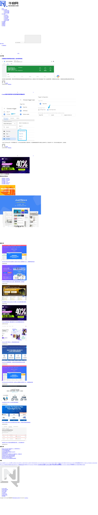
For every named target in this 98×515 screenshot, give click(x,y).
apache (4, 462)
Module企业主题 (5, 489)
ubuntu (9, 464)
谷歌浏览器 (78, 464)
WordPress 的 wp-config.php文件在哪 (8, 455)
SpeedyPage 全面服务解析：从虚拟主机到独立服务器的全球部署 (13, 362)
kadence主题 (74, 462)
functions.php (34, 462)
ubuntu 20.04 (13, 464)
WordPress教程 (4, 9)
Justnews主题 (4, 488)
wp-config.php (64, 464)
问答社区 (3, 24)
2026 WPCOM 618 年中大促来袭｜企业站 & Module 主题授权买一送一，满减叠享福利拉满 (18, 261)
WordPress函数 (6, 12)
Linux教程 (4, 21)
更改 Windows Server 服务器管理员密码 (9, 458)
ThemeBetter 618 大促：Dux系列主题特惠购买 (10, 402)
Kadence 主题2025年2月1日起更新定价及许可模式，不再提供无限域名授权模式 (16, 422)
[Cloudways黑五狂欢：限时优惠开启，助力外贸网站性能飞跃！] (14, 320)
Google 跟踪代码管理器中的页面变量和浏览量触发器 (13, 94)
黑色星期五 (83, 464)
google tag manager (48, 462)
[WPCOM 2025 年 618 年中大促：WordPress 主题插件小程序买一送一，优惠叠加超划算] (14, 380)
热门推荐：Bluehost (5, 183)
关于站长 (3, 25)
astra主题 (10, 462)
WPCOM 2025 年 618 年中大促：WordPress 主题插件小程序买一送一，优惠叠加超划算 (17, 382)
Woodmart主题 (6, 19)
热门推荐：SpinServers (6, 182)
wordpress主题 (41, 464)
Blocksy (15, 462)
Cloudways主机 (4, 494)
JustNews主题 (6, 20)
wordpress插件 (49, 464)
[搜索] (33, 39)
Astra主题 (3, 492)
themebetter (2, 464)
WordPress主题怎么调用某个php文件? (8, 451)
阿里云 (81, 464)
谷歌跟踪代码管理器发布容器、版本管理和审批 (12, 58)
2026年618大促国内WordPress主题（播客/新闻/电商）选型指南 (13, 281)
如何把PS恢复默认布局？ (6, 449)
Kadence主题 (6, 17)
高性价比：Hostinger (5, 178)
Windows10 (21, 464)
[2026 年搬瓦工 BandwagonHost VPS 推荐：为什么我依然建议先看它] (14, 300)
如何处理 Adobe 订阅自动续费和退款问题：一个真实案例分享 (13, 442)
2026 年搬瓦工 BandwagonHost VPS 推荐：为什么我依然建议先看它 (14, 301)
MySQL (81, 462)
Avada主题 (6, 18)
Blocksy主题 (6, 16)
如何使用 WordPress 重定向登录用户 (8, 456)
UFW (16, 464)
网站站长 (9, 84)
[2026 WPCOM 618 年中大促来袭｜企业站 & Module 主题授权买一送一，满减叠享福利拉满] (14, 259)
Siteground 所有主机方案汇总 (7, 457)
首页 (3, 8)
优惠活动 (3, 23)
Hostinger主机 (4, 493)
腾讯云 (75, 464)
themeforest (6, 464)
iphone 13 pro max (67, 462)
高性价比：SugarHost (6, 180)
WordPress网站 (57, 464)
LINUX (78, 462)
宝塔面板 (72, 464)
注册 (2, 43)
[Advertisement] (30, 234)
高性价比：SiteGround (6, 179)
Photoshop (89, 462)
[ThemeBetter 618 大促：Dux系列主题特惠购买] (14, 400)
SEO (0, 464)
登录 (1, 43)
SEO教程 (3, 22)
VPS (17, 464)
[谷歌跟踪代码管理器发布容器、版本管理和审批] (30, 77)
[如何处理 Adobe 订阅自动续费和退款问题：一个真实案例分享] (14, 440)
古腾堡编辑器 (68, 464)
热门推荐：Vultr (5, 181)
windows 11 (26, 464)
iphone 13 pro (60, 462)
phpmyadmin (95, 462)
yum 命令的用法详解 (5, 450)
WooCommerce (31, 464)
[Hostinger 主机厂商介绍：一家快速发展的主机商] (14, 340)
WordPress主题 (6, 11)
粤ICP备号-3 (16, 497)
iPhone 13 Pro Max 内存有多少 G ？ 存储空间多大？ (11, 448)
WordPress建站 (6, 10)
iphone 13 (56, 462)
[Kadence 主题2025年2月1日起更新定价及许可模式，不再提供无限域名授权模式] (14, 420)
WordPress (36, 464)
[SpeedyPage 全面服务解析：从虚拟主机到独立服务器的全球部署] (14, 360)
